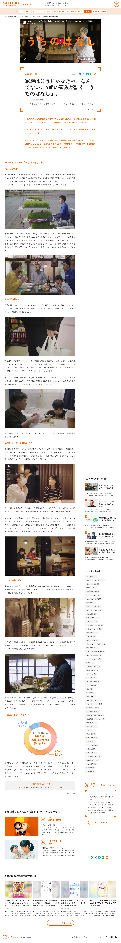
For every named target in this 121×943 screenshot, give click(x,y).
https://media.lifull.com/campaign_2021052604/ (40, 787)
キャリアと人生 (38, 11)
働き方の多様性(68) (93, 584)
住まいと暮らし (25, 11)
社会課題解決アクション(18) (96, 719)
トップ (4, 16)
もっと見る (60, 923)
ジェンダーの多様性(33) (94, 610)
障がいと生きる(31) (93, 640)
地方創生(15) (91, 734)
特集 (87, 11)
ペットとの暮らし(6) (93, 595)
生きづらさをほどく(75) (94, 599)
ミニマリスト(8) (92, 723)
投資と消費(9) (91, 696)
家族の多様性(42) (92, 614)
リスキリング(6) (92, 753)
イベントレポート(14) (94, 756)
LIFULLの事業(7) (92, 745)
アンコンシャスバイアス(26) (96, 644)
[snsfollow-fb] (116, 937)
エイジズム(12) (91, 674)
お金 (48, 11)
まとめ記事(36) (92, 576)
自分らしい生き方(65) (94, 606)
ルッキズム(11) (91, 678)
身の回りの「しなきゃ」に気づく (16, 16)
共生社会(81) (91, 587)
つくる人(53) (91, 636)
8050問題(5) (91, 693)
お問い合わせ (76, 937)
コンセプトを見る (100, 822)
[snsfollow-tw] (107, 937)
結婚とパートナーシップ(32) (96, 580)
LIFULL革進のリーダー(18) (96, 651)
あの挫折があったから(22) (95, 625)
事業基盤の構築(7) (93, 738)
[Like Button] (26, 99)
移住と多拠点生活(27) (94, 655)
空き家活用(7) (91, 741)
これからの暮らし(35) (94, 666)
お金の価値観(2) (92, 764)
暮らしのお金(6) (92, 726)
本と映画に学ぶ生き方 (37, 99)
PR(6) (89, 730)
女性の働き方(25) (92, 648)
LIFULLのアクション (74, 11)
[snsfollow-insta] (111, 937)
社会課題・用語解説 (99, 11)
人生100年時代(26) (93, 618)
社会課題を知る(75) (93, 591)
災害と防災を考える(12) (94, 700)
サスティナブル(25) (93, 711)
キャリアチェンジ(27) (94, 659)
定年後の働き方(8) (93, 707)
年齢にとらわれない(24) (94, 629)
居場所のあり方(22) (93, 681)
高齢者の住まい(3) (93, 760)
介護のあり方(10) (92, 670)
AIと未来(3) (90, 771)
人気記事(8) (91, 768)
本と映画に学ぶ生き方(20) (95, 715)
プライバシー (87, 937)
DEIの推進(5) (91, 749)
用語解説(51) (91, 603)
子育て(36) (90, 662)
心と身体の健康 (59, 11)
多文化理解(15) (91, 685)
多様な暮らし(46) (92, 633)
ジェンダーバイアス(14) (94, 704)
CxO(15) (90, 689)
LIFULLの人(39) (92, 621)
